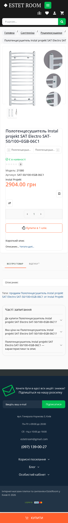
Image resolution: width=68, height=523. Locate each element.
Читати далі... (27, 246)
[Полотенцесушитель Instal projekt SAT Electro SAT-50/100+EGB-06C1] (34, 78)
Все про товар (15, 263)
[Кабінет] (54, 13)
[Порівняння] (39, 13)
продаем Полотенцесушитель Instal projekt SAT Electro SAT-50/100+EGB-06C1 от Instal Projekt (32, 294)
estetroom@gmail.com (34, 439)
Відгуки (34, 263)
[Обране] (47, 13)
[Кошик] (62, 13)
